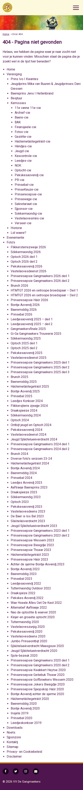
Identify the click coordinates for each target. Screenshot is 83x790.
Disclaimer (14, 756)
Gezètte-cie (23, 137)
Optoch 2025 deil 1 (24, 343)
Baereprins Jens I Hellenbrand (32, 93)
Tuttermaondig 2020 (25, 622)
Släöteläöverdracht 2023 (28, 521)
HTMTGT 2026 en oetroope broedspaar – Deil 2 (44, 295)
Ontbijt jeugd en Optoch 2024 (31, 425)
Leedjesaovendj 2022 (26, 583)
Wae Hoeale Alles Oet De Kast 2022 (36, 603)
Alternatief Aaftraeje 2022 (29, 607)
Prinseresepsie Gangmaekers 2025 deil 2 (40, 367)
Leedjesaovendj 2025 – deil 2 (32, 324)
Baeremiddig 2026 (24, 310)
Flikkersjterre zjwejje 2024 (29, 406)
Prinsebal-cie (24, 185)
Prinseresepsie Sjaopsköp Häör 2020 (37, 689)
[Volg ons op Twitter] (16, 771)
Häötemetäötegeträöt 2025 (30, 386)
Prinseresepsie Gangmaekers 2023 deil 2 (40, 535)
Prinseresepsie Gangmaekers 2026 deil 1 (40, 276)
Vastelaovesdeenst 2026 (28, 271)
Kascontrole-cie (26, 156)
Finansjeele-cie (25, 127)
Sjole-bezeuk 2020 (24, 655)
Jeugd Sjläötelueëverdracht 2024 (34, 439)
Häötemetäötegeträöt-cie (32, 141)
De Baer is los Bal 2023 (27, 516)
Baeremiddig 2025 (24, 382)
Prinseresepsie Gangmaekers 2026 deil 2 (40, 281)
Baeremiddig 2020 (24, 704)
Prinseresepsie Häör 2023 (29, 559)
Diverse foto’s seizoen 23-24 (31, 458)
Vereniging (14, 74)
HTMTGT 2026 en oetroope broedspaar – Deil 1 (44, 290)
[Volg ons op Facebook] (6, 771)
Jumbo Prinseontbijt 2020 (29, 641)
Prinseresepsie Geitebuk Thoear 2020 (37, 675)
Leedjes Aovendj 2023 (26, 482)
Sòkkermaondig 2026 (26, 252)
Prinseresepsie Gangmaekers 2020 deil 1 (40, 660)
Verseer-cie (23, 223)
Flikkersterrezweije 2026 (28, 247)
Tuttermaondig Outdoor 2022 (31, 588)
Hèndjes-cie (23, 146)
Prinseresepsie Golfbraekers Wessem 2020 (42, 679)
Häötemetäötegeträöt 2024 (30, 463)
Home (6, 34)
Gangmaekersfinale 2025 (28, 329)
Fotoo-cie (21, 132)
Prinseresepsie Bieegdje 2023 (32, 545)
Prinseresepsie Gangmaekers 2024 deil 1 (40, 444)
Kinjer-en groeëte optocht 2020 (33, 617)
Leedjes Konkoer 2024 (27, 401)
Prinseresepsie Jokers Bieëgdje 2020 (38, 684)
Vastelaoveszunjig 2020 (28, 627)
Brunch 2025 (19, 377)
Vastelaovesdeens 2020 (28, 636)
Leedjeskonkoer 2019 (26, 723)
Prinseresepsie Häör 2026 (29, 300)
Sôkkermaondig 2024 (26, 415)
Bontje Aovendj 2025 (25, 391)
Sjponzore (14, 737)
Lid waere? (18, 233)
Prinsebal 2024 (21, 478)
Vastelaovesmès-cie (29, 218)
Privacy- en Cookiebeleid (24, 752)
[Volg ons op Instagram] (26, 771)
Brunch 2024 (19, 454)
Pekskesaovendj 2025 (26, 353)
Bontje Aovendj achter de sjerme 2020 (37, 694)
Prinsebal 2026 (21, 314)
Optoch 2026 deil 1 (24, 257)
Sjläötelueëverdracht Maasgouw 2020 (37, 646)
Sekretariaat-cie (26, 204)
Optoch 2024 (20, 420)
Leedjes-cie (23, 161)
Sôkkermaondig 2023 (26, 497)
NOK (18, 165)
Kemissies (18, 103)
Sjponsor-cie (24, 209)
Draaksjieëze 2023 (24, 492)
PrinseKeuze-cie (26, 189)
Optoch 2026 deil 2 (24, 261)
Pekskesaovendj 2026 (26, 266)
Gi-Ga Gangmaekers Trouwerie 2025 (36, 334)
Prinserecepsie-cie (28, 194)
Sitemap (12, 747)
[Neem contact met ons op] (36, 771)
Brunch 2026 (19, 285)
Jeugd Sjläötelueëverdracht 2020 (34, 651)
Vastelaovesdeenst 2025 (28, 358)
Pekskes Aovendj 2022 (27, 598)
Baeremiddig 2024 (24, 473)
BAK (18, 122)
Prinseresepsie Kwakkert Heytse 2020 (38, 670)
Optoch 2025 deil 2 (24, 348)
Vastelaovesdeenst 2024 (28, 434)
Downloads (15, 728)
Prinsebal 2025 (21, 396)
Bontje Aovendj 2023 (25, 569)
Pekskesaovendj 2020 (26, 631)
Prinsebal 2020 (21, 718)
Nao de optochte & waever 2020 (33, 612)
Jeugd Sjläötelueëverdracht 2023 (34, 526)
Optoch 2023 (20, 502)
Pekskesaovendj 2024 (26, 430)
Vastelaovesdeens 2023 (28, 511)
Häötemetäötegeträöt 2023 (30, 555)
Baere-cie (21, 117)
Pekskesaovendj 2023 (26, 507)
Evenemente (15, 237)
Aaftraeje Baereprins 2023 (29, 487)
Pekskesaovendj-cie (29, 175)
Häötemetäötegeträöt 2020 (30, 699)
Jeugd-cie (22, 151)
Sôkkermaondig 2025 (26, 338)
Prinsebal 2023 (21, 579)
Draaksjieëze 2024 (24, 410)
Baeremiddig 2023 (24, 574)
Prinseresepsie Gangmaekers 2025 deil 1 (40, 362)
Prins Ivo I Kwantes (24, 79)
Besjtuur (16, 98)
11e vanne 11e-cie (28, 108)
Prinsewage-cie (26, 199)
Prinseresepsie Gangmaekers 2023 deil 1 (40, 531)
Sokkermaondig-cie (28, 213)
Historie (16, 228)
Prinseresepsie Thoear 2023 (31, 550)
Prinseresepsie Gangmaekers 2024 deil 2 (40, 449)
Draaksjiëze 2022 (23, 593)
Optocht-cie (23, 170)
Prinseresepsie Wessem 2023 (32, 540)
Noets (11, 732)
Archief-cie (22, 113)
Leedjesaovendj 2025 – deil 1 (32, 319)
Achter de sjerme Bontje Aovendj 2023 (37, 564)
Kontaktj (12, 742)
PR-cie (19, 180)
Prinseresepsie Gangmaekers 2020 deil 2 (40, 665)
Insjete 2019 (19, 713)
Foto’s (11, 242)
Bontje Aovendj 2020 (25, 708)
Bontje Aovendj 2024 (25, 468)
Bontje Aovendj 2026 (25, 305)
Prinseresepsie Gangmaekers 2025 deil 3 (40, 372)
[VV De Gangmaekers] (23, 7)
